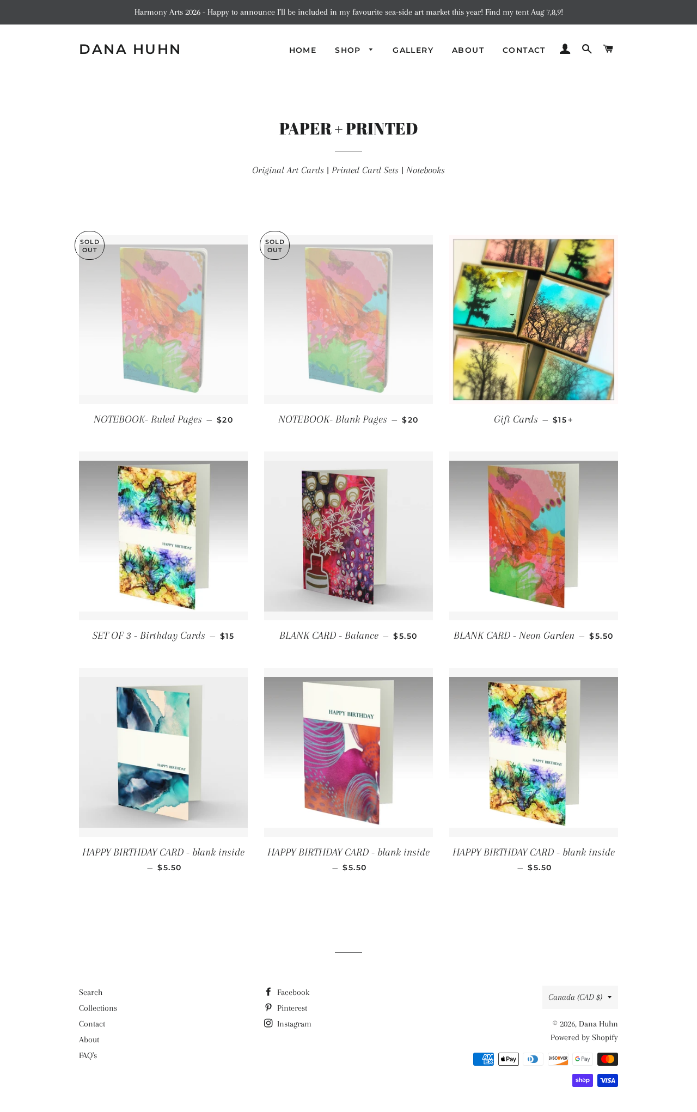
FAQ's (88, 1055)
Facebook (292, 992)
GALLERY (413, 50)
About (89, 1039)
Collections (98, 1008)
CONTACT (524, 50)
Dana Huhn (130, 49)
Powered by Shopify (584, 1037)
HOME (303, 50)
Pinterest (291, 1008)
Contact (92, 1024)
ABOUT (468, 50)
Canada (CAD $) (575, 997)
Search (90, 992)
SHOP (349, 50)
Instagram (293, 1024)
